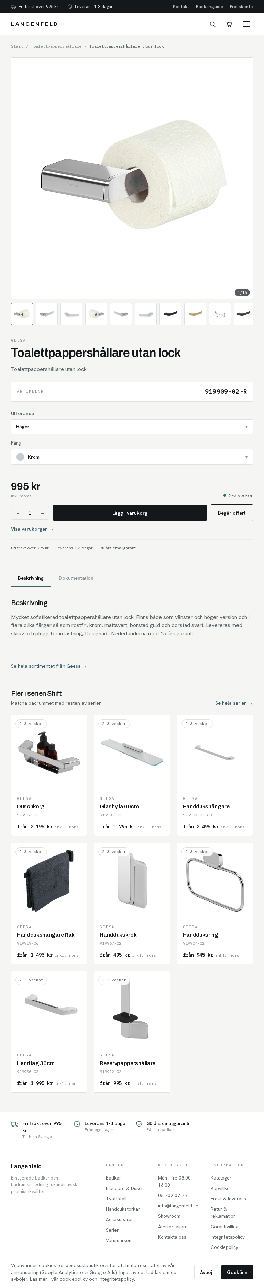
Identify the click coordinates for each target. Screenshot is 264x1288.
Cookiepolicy (224, 1247)
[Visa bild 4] (96, 314)
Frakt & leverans (228, 1199)
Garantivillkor (225, 1226)
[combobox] (132, 426)
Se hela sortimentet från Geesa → (49, 666)
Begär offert (232, 513)
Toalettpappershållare (56, 46)
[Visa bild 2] (47, 314)
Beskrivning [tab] (31, 578)
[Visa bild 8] (195, 314)
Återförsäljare (173, 1226)
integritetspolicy (116, 1279)
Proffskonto (241, 6)
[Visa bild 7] (171, 314)
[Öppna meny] (246, 24)
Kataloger (221, 1178)
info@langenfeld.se (178, 1206)
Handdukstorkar (123, 1209)
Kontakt (181, 6)
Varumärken (118, 1240)
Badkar (113, 1178)
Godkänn (237, 1272)
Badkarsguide (209, 6)
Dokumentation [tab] (76, 578)
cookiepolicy (74, 1279)
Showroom (169, 1216)
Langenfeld (35, 24)
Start (17, 46)
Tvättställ (116, 1199)
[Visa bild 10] (245, 314)
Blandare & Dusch (125, 1188)
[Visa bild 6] (146, 314)
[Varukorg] (229, 24)
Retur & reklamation (223, 1212)
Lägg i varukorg (129, 513)
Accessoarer (119, 1219)
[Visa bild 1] (22, 314)
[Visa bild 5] (121, 314)
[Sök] (212, 24)
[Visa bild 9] (220, 314)
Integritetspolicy (228, 1237)
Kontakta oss (172, 1237)
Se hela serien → (234, 703)
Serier (112, 1230)
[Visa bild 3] (71, 314)
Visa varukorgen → (32, 529)
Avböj (206, 1272)
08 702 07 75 (172, 1195)
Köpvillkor (221, 1188)
